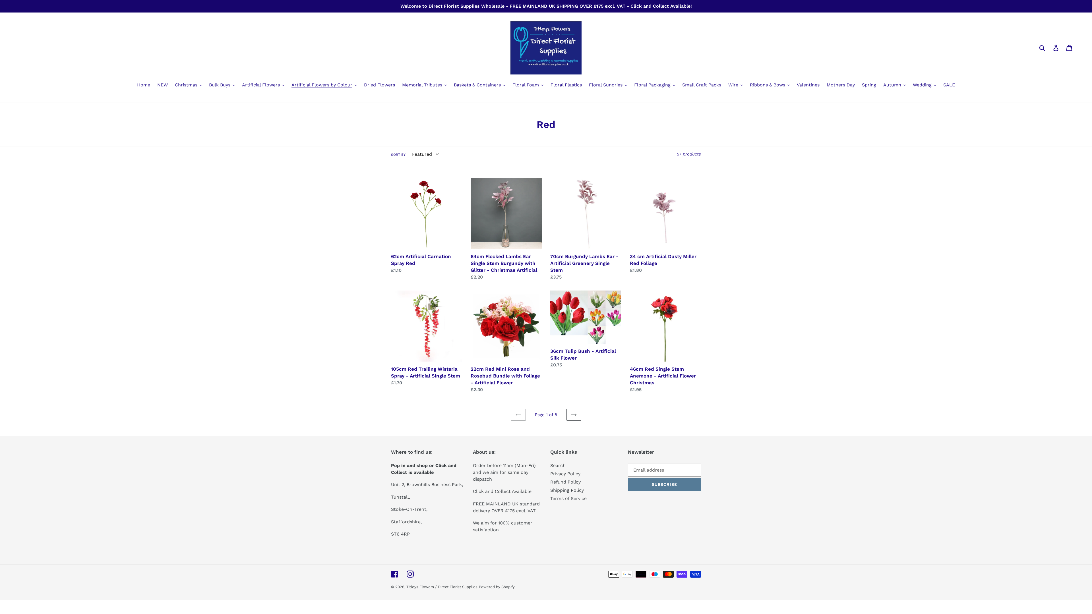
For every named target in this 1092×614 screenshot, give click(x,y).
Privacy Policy (565, 473)
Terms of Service (568, 498)
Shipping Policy (567, 490)
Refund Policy (565, 482)
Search (558, 465)
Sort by (398, 155)
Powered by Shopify (497, 587)
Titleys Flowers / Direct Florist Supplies (441, 587)
